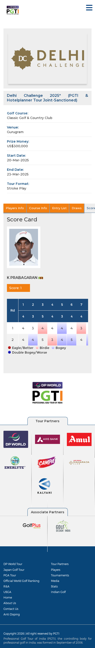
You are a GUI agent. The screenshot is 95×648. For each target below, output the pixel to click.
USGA (7, 591)
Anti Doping (11, 614)
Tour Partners (59, 563)
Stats (54, 586)
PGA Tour (9, 575)
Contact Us (10, 608)
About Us (9, 603)
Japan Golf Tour (13, 569)
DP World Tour (12, 563)
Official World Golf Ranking (21, 580)
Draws (77, 208)
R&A (6, 586)
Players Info (15, 208)
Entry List (59, 208)
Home (7, 597)
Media (55, 580)
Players (55, 569)
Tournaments (60, 575)
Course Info (38, 208)
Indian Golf (58, 591)
